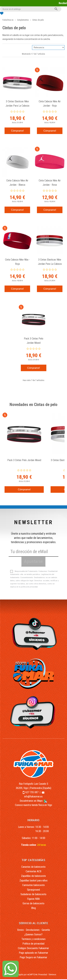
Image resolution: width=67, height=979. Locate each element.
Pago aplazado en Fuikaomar (33, 952)
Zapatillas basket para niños (33, 880)
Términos (52, 974)
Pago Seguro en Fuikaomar (33, 957)
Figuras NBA (33, 898)
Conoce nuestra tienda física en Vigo (33, 805)
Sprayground (33, 889)
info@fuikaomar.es (33, 796)
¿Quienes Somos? (33, 934)
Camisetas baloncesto (33, 885)
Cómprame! (17, 130)
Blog (33, 908)
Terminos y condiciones (33, 939)
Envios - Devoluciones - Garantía (33, 929)
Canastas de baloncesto (33, 866)
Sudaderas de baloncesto (33, 894)
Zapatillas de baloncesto (33, 876)
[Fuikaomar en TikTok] (33, 633)
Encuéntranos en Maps (31, 800)
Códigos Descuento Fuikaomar (33, 948)
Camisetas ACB (33, 871)
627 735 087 (31, 792)
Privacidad (42, 974)
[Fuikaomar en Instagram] (33, 712)
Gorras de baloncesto (33, 903)
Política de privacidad (33, 943)
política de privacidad (29, 587)
